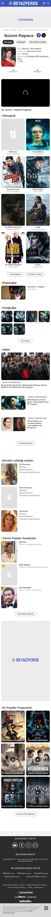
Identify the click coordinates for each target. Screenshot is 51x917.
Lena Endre (23, 511)
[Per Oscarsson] (9, 474)
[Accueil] (23, 3)
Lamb (38, 227)
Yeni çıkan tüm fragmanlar (25, 814)
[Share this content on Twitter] (43, 35)
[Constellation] (38, 134)
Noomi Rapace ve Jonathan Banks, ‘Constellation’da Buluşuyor (34, 424)
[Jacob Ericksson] (9, 497)
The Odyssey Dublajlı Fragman (38, 806)
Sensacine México (33, 876)
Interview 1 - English (36, 287)
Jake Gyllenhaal (25, 588)
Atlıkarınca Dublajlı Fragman (38, 773)
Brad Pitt (22, 542)
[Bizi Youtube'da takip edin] (15, 845)
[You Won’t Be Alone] (13, 210)
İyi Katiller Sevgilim (13, 265)
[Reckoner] (13, 134)
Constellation (38, 152)
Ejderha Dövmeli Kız (26, 470)
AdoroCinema (10, 876)
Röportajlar (9, 282)
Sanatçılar (13, 30)
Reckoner (13, 152)
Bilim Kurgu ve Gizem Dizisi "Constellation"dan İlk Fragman (38, 402)
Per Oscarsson (24, 464)
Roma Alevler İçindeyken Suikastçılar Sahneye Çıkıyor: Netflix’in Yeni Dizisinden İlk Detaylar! (24, 386)
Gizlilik (30, 887)
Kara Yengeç (38, 189)
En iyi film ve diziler (35, 274)
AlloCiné (6, 873)
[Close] (38, 247)
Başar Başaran (24, 565)
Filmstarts (21, 873)
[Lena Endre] (9, 521)
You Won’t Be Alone (13, 227)
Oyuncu (20, 30)
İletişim (22, 885)
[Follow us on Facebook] (22, 845)
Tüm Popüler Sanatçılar (25, 614)
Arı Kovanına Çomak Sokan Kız (29, 472)
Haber (6, 349)
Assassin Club (13, 189)
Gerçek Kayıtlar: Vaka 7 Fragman (13, 806)
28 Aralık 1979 (34, 56)
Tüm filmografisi (15, 274)
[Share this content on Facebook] (39, 35)
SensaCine (38, 873)
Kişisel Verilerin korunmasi (17, 887)
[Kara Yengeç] (38, 172)
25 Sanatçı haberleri (25, 443)
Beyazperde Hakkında (10, 885)
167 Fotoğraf (25, 341)
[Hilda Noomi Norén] (8, 57)
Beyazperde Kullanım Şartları (36, 885)
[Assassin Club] (13, 172)
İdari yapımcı (36, 49)
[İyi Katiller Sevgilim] (13, 247)
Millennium (22, 467)
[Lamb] (38, 210)
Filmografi (8, 115)
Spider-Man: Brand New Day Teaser (13, 740)
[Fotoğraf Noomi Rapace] (7, 316)
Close (38, 265)
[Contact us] (36, 845)
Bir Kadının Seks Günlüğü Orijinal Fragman (13, 773)
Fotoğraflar (9, 307)
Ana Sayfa (5, 30)
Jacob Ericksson (25, 488)
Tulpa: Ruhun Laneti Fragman (38, 740)
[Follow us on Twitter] (29, 845)
